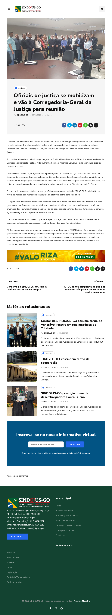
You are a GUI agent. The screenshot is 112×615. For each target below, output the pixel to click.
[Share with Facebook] (64, 125)
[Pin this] (80, 125)
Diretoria (60, 535)
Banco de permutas (65, 520)
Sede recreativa (14, 582)
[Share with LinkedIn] (74, 125)
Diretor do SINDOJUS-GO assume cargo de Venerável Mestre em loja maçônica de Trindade (71, 324)
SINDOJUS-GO (22, 115)
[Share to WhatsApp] (85, 125)
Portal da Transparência (18, 577)
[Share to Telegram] (90, 125)
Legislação (12, 572)
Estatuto (11, 552)
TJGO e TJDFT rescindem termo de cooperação (65, 361)
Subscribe (75, 444)
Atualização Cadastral (67, 515)
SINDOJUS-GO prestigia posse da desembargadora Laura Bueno (64, 395)
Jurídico (10, 567)
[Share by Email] (96, 125)
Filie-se (10, 562)
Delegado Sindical (65, 530)
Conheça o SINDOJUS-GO (68, 525)
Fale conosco (17, 536)
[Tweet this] (69, 125)
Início (58, 505)
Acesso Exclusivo (64, 510)
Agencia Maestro (82, 601)
